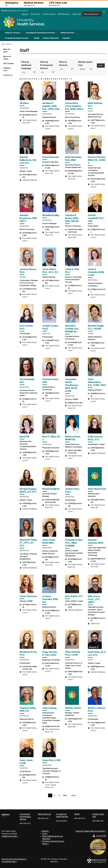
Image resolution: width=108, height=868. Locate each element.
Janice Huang (49, 708)
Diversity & (14, 859)
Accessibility (8, 862)
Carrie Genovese (28, 596)
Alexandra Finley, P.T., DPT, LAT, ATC (28, 542)
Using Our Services (12, 33)
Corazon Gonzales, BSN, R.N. (50, 599)
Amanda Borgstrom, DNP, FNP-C (28, 218)
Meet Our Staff (6, 50)
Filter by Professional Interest (46, 65)
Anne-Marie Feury (97, 489)
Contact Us (7, 75)
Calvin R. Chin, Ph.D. (72, 270)
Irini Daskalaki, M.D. (27, 381)
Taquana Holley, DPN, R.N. (28, 709)
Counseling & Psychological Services (40, 33)
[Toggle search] (104, 11)
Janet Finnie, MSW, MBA (48, 541)
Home (3, 44)
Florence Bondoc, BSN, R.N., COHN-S (97, 160)
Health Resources (64, 14)
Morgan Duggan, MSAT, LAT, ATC (28, 490)
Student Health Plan (51, 38)
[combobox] (82, 69)
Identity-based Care (85, 63)
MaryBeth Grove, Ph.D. (28, 653)
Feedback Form (7, 69)
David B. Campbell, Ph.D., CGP (96, 218)
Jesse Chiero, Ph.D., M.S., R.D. (50, 270)
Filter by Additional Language (26, 65)
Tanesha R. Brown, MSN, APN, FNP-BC (72, 218)
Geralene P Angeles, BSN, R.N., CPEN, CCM (50, 106)
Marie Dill (24, 436)
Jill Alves (24, 103)
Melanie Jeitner (73, 708)
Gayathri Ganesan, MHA (95, 541)
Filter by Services (63, 63)
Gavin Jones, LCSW (26, 762)
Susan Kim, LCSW (51, 760)
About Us (25, 14)
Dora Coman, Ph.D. (26, 327)
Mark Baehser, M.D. (95, 104)
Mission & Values (7, 57)
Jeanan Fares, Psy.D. (72, 490)
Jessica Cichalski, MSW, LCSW (96, 272)
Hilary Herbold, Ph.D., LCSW (72, 653)
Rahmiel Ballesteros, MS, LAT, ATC (28, 160)
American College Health (90, 831)
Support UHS (76, 14)
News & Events (35, 14)
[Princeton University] (15, 11)
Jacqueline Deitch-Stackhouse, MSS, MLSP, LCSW (71, 385)
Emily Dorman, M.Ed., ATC (95, 438)
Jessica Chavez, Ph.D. (28, 270)
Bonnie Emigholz (50, 489)
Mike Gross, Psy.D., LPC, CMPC (94, 599)
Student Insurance (49, 14)
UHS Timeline (8, 63)
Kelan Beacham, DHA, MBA (73, 158)
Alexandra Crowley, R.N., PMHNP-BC (72, 328)
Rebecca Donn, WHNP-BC (72, 438)
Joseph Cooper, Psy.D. (50, 327)
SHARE (36, 38)
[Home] (23, 23)
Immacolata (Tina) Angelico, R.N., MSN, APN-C (74, 106)
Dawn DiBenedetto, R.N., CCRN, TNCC (97, 382)
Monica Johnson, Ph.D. (97, 709)
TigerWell (66, 38)
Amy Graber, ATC (74, 596)
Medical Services (67, 33)
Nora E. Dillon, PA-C (51, 438)
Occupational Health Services (16, 38)
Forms (44, 834)
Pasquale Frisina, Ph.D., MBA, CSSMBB (74, 543)
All (21, 79)
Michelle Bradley (50, 215)
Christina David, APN (50, 381)
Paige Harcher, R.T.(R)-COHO (49, 653)
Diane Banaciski (50, 157)
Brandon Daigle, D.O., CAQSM (96, 327)
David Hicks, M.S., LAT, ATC (97, 653)
